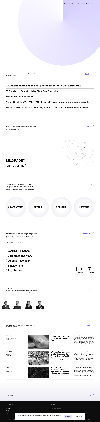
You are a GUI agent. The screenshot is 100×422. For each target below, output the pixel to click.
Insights (7, 411)
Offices (7, 407)
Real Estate (14, 270)
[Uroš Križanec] (39, 304)
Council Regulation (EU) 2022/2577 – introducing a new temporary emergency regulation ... (49, 102)
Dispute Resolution (18, 260)
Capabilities (8, 408)
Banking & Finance (18, 250)
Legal (18, 419)
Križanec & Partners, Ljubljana (58, 407)
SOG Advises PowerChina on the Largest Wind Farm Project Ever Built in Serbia (43, 85)
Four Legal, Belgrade (56, 408)
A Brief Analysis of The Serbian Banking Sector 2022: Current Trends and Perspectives (47, 107)
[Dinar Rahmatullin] (5, 304)
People (7, 410)
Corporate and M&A (19, 255)
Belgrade (15, 161)
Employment (14, 265)
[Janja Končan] (17, 304)
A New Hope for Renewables (19, 96)
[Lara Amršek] (28, 304)
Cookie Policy (48, 417)
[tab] (10, 242)
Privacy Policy (8, 419)
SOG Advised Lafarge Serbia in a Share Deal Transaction (32, 91)
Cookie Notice (14, 419)
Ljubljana (16, 166)
